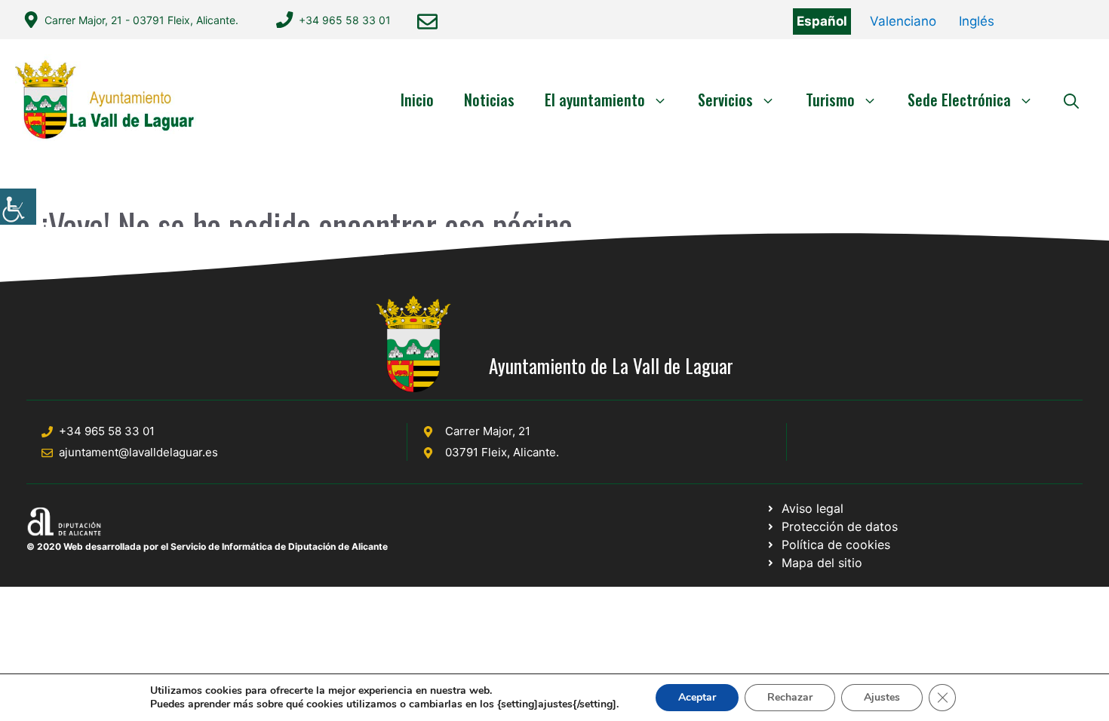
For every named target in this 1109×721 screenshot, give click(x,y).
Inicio (417, 99)
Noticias (489, 99)
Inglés (976, 21)
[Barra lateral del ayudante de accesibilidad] (18, 207)
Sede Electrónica (959, 99)
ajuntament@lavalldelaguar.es (138, 452)
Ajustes (882, 697)
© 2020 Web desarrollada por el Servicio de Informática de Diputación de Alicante (207, 546)
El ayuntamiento (595, 99)
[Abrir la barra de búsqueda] (1071, 99)
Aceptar (697, 697)
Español (822, 21)
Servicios (725, 99)
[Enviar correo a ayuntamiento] (427, 21)
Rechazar (790, 697)
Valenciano (903, 21)
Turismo (830, 99)
